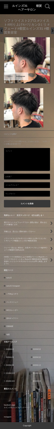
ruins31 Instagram (13, 286)
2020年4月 (10, 357)
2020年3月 (37, 357)
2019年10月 (10, 381)
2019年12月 (10, 373)
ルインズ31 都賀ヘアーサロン (27, 7)
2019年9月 (37, 381)
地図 (8, 334)
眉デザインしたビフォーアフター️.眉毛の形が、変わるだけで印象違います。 (25, 223)
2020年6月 (10, 349)
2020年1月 (37, 365)
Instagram (20, 76)
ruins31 (9, 278)
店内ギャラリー (12, 318)
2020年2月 (10, 365)
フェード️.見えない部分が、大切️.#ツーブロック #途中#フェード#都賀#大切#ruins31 (25, 249)
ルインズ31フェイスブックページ (17, 407)
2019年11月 (37, 373)
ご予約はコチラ (12, 294)
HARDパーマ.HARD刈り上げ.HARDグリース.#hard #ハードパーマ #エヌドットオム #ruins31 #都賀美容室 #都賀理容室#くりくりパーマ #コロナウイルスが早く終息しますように (26, 260)
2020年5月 (37, 349)
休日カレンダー (12, 310)
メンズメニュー (12, 302)
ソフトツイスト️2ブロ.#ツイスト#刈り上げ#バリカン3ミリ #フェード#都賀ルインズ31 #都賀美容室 (25, 239)
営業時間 (9, 326)
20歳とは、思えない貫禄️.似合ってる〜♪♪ (19, 231)
